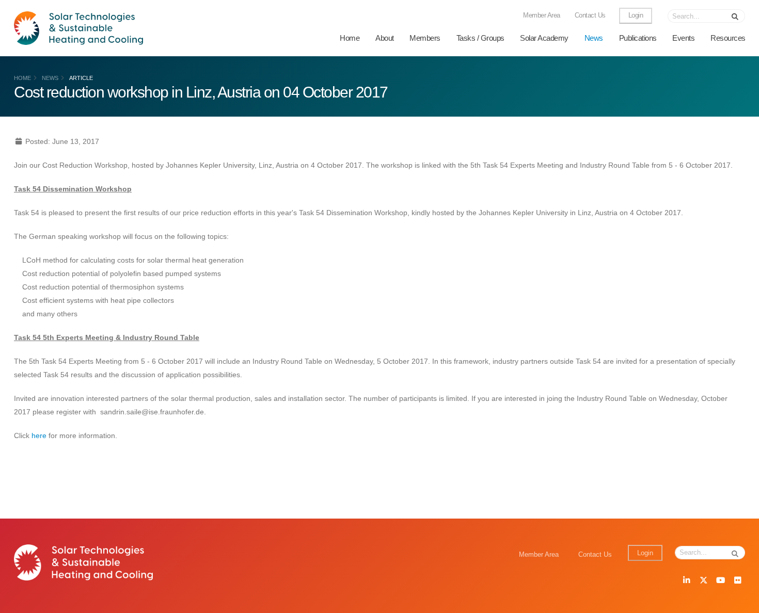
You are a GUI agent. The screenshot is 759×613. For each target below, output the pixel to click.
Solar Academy (544, 38)
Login (635, 15)
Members (424, 38)
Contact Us (590, 15)
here (38, 435)
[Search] (735, 16)
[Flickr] (737, 581)
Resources (728, 38)
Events (683, 38)
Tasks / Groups (480, 38)
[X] (703, 581)
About (384, 38)
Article (81, 78)
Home (349, 38)
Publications (638, 38)
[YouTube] (720, 581)
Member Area (541, 15)
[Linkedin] (686, 581)
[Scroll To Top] (741, 601)
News (593, 38)
